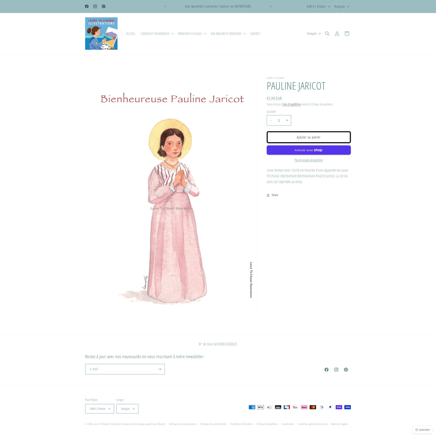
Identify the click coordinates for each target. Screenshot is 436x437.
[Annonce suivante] (271, 6)
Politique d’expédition (267, 424)
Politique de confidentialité (213, 424)
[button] (156, 33)
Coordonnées (288, 424)
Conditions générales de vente (313, 424)
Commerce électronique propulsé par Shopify (143, 424)
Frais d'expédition (292, 104)
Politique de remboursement (182, 424)
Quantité (271, 112)
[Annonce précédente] (165, 6)
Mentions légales (340, 424)
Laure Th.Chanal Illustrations (107, 424)
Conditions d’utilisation (242, 424)
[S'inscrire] (160, 369)
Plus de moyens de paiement (309, 160)
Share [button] (275, 195)
